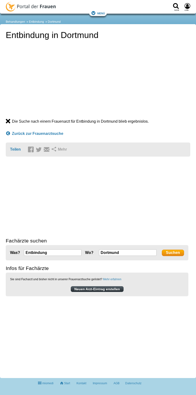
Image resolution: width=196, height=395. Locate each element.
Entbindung (36, 21)
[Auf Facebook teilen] (31, 149)
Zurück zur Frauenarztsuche (37, 134)
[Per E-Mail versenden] (47, 149)
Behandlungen (15, 21)
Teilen (15, 149)
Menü (101, 13)
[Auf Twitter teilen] (39, 149)
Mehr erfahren (112, 279)
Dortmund (54, 21)
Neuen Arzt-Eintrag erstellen (97, 289)
